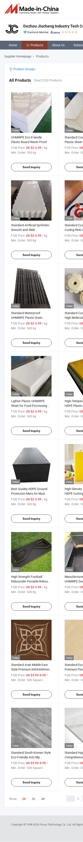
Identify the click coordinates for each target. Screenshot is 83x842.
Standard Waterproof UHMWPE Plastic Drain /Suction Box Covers (26, 317)
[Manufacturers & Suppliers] (32, 9)
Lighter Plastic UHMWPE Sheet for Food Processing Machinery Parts (29, 405)
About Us (58, 45)
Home (13, 45)
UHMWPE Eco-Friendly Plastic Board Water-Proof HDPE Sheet (29, 142)
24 (24, 799)
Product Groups (24, 69)
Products (37, 45)
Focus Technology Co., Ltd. (56, 824)
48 (43, 799)
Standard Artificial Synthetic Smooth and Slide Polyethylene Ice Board (30, 229)
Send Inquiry (31, 167)
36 (33, 799)
